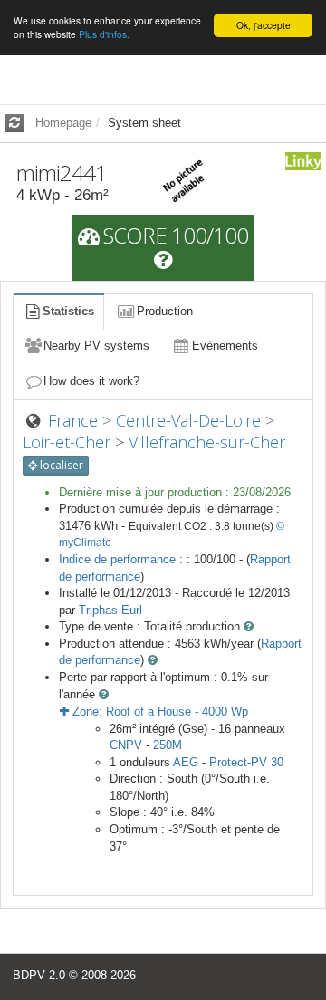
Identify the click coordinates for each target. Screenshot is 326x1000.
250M (167, 745)
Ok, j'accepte (263, 25)
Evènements (225, 345)
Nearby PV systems (96, 345)
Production (165, 311)
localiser (60, 465)
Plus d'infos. (104, 34)
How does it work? (91, 381)
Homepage (63, 123)
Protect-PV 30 (246, 762)
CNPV (126, 745)
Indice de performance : (123, 559)
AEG (185, 762)
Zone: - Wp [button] (158, 711)
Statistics (68, 311)
